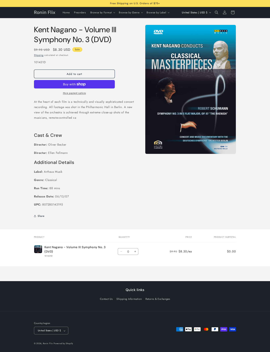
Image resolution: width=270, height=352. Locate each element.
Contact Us (106, 299)
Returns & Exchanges (157, 299)
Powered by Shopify (63, 343)
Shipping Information (129, 299)
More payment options (74, 93)
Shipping (39, 55)
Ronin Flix (48, 343)
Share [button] (41, 216)
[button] (102, 12)
